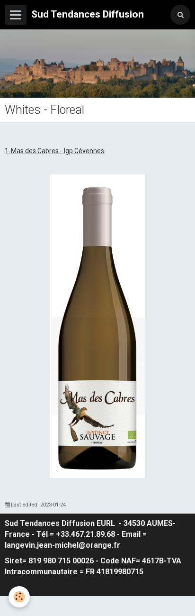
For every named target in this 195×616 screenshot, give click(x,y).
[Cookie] (19, 596)
